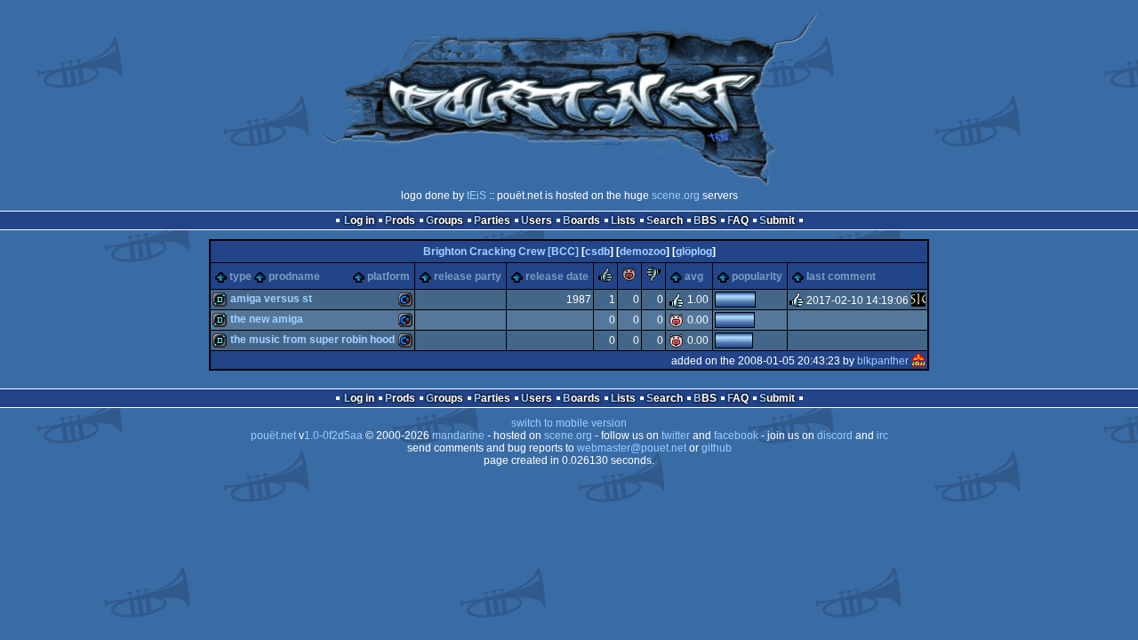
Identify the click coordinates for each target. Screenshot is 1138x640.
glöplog (694, 251)
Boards (581, 220)
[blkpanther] (918, 361)
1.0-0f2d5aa (333, 435)
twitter (675, 435)
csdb (597, 251)
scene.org (676, 195)
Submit (777, 220)
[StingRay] (918, 300)
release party (467, 276)
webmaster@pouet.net (631, 448)
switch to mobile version (569, 423)
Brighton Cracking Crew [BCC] (501, 251)
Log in (359, 220)
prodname (294, 276)
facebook (736, 435)
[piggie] (629, 278)
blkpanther (883, 361)
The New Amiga (266, 319)
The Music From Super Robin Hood (312, 339)
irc (882, 435)
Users (536, 220)
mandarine (458, 435)
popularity (757, 276)
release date (557, 276)
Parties (492, 220)
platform (388, 276)
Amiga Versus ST (271, 298)
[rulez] (605, 278)
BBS (705, 220)
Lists (623, 220)
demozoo (643, 251)
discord (835, 435)
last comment (841, 276)
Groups (444, 220)
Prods (400, 220)
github (716, 448)
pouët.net (273, 435)
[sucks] (653, 278)
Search (664, 220)
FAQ (738, 220)
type (240, 276)
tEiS (476, 195)
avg (694, 276)
